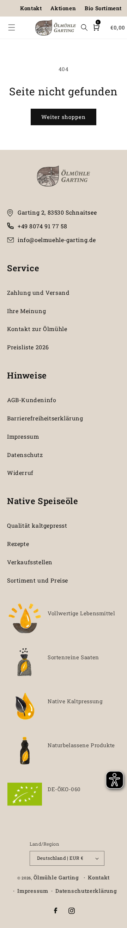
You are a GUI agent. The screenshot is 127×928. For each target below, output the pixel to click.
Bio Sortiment (103, 8)
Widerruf (20, 472)
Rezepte (18, 543)
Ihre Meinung (26, 310)
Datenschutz (25, 454)
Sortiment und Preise (37, 580)
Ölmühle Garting (56, 877)
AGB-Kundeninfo (31, 399)
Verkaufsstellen (30, 562)
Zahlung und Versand (38, 292)
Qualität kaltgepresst (37, 525)
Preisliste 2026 (28, 347)
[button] (11, 27)
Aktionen (63, 8)
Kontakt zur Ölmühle (37, 328)
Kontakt (31, 8)
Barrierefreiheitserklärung (45, 418)
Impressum (23, 436)
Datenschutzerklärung (86, 890)
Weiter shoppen (63, 116)
